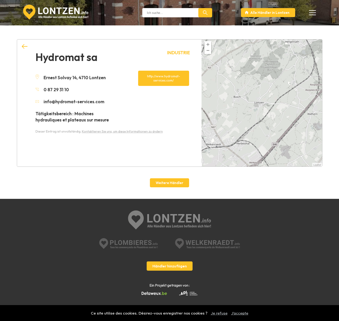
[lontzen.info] (169, 220)
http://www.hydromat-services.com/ (163, 78)
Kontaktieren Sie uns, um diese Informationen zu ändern (122, 131)
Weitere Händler (169, 183)
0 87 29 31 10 (56, 89)
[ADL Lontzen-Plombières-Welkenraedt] (188, 293)
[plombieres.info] (128, 243)
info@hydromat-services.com (74, 101)
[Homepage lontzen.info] (55, 12)
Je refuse (219, 313)
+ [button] (207, 44)
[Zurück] (24, 46)
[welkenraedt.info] (207, 243)
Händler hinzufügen (169, 266)
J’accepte (239, 313)
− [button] (207, 50)
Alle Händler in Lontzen (269, 12)
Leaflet (317, 165)
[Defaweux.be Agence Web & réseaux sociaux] (154, 293)
